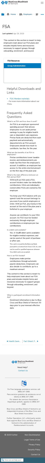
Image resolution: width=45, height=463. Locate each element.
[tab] (22, 60)
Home (13, 14)
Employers (28, 14)
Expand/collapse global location (42, 13)
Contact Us (23, 370)
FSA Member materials (19, 98)
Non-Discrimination (32, 435)
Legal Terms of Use (32, 440)
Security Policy (34, 449)
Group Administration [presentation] (16, 65)
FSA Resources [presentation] (13, 60)
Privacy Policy (34, 444)
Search (3, 460)
